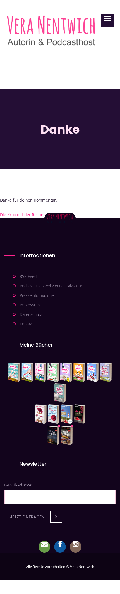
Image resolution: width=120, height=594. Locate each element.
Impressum (30, 304)
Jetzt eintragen (27, 517)
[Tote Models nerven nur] (14, 372)
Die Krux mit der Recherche (28, 214)
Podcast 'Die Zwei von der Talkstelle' (51, 285)
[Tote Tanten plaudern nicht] (79, 372)
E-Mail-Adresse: (18, 484)
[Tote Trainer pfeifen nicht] (93, 372)
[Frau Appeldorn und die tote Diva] (79, 414)
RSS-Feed (28, 276)
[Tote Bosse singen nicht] (53, 372)
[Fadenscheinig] (53, 435)
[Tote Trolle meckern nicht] (66, 372)
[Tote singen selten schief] (106, 372)
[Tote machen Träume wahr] (41, 372)
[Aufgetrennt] (67, 435)
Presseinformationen (38, 295)
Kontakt (26, 323)
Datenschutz (31, 314)
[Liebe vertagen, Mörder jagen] (27, 372)
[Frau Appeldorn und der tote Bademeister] (54, 414)
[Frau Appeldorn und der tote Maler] (41, 414)
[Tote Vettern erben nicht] (60, 393)
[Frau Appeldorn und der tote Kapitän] (67, 414)
